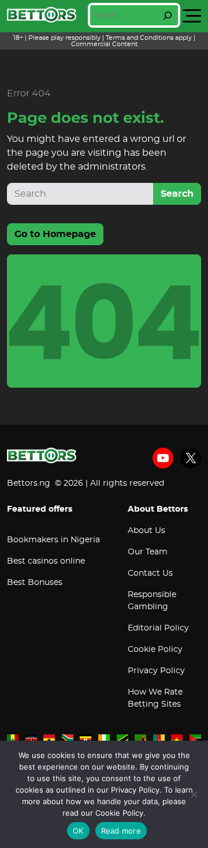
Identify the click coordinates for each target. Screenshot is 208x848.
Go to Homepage (55, 234)
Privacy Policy (156, 671)
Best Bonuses (34, 583)
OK (78, 830)
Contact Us (150, 573)
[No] (193, 794)
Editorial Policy (158, 628)
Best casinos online (46, 561)
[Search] (167, 15)
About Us (146, 531)
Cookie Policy (155, 650)
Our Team (148, 552)
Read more (121, 830)
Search (177, 193)
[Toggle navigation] (192, 16)
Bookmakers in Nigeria (53, 540)
